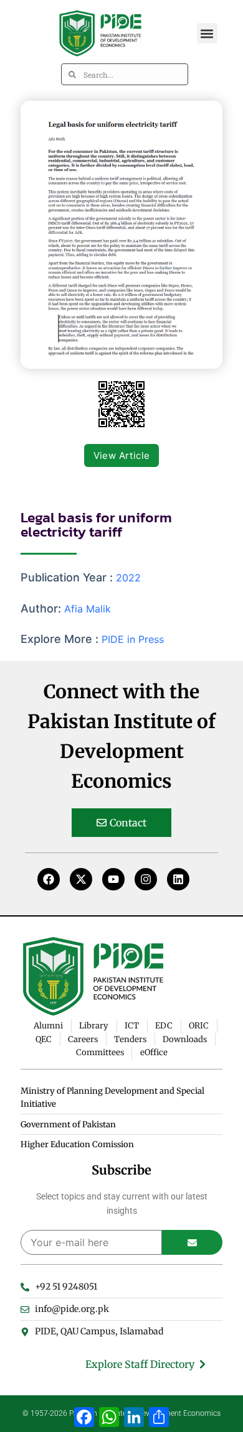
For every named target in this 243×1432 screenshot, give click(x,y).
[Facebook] (48, 879)
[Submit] (192, 1242)
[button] (207, 33)
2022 (128, 577)
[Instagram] (146, 879)
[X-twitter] (81, 879)
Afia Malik (87, 609)
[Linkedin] (178, 879)
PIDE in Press (133, 639)
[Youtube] (113, 879)
